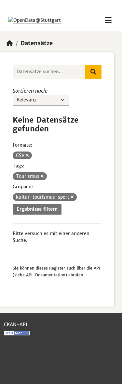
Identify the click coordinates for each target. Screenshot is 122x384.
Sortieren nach (29, 90)
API (97, 268)
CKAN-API (15, 324)
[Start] (10, 43)
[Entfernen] (27, 155)
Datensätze (36, 43)
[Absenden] (93, 72)
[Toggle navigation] (108, 20)
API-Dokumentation (45, 274)
